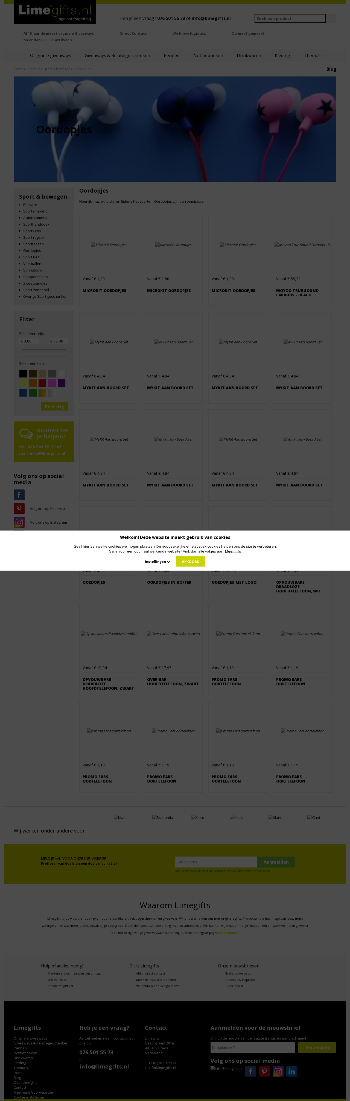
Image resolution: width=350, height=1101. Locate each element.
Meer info (233, 550)
